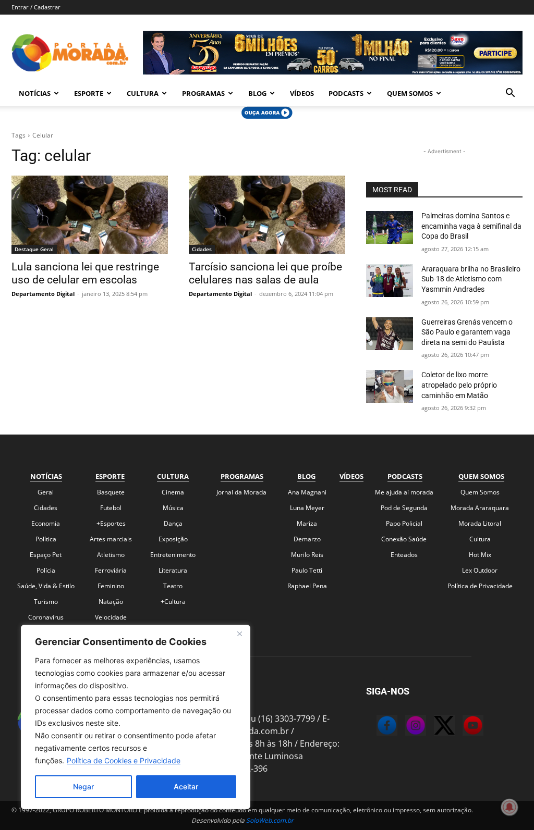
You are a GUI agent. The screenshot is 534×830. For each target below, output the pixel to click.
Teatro (173, 585)
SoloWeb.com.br (270, 820)
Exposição (173, 539)
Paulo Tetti (307, 570)
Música (173, 507)
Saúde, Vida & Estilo (46, 585)
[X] (433, 727)
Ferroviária (111, 570)
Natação (111, 601)
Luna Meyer (307, 507)
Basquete (111, 492)
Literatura (173, 570)
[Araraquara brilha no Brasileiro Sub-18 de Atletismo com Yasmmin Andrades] (389, 280)
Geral (46, 492)
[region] (135, 717)
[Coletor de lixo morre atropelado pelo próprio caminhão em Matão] (389, 386)
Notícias (35, 93)
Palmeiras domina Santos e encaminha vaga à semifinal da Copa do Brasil (471, 226)
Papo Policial (404, 523)
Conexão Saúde (404, 539)
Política (45, 539)
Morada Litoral (479, 523)
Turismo (46, 601)
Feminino (111, 585)
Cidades (202, 249)
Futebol (111, 507)
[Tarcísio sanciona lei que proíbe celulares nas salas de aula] (267, 215)
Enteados (404, 554)
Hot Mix (480, 554)
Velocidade (111, 617)
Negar (83, 786)
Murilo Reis (307, 554)
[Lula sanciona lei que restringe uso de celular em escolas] (89, 215)
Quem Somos (410, 93)
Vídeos (302, 93)
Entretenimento (173, 554)
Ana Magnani (307, 492)
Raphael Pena (307, 585)
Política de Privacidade (480, 585)
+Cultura (173, 601)
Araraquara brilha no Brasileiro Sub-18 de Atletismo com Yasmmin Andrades (470, 279)
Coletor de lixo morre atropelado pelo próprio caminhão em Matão (459, 384)
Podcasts (346, 93)
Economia (45, 523)
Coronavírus (46, 617)
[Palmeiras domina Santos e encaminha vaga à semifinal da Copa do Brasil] (389, 227)
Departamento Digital (43, 294)
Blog (257, 93)
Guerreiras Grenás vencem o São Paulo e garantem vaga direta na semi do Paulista (467, 332)
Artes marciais (111, 539)
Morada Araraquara (480, 507)
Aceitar (186, 786)
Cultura (143, 93)
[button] (510, 94)
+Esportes (111, 523)
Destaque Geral (34, 249)
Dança (173, 523)
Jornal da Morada (241, 492)
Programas (203, 93)
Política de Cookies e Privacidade (123, 760)
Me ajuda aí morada (404, 492)
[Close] (239, 633)
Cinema (173, 492)
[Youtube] (462, 727)
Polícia (46, 570)
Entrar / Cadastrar (35, 7)
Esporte (88, 93)
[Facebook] (376, 727)
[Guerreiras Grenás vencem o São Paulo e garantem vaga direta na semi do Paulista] (389, 333)
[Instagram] (405, 727)
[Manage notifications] (509, 807)
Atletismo (111, 554)
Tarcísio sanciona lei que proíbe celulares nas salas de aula (265, 273)
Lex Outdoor (479, 570)
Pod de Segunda (404, 507)
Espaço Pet (46, 554)
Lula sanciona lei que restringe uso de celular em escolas (85, 273)
